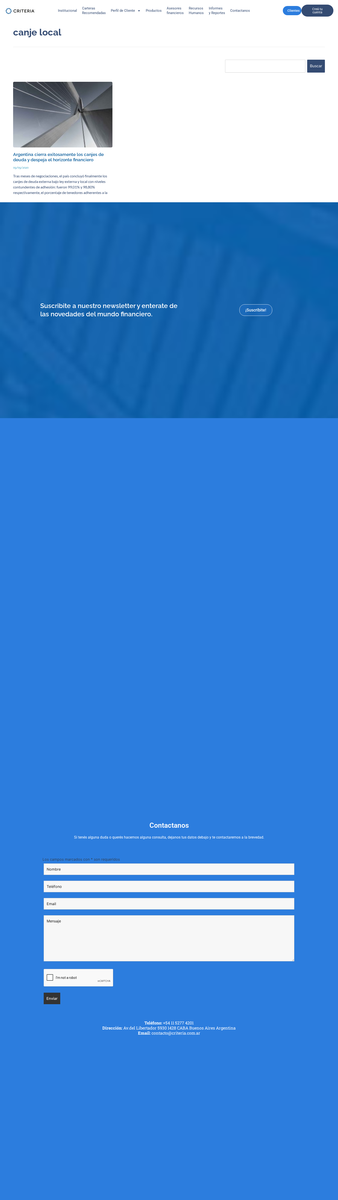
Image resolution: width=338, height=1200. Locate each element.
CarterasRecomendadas (94, 10)
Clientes (293, 10)
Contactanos (240, 11)
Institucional (67, 11)
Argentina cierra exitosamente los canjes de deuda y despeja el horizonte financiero (58, 157)
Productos (154, 11)
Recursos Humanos (196, 10)
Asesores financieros (175, 10)
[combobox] (265, 66)
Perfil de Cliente (123, 11)
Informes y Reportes (217, 10)
